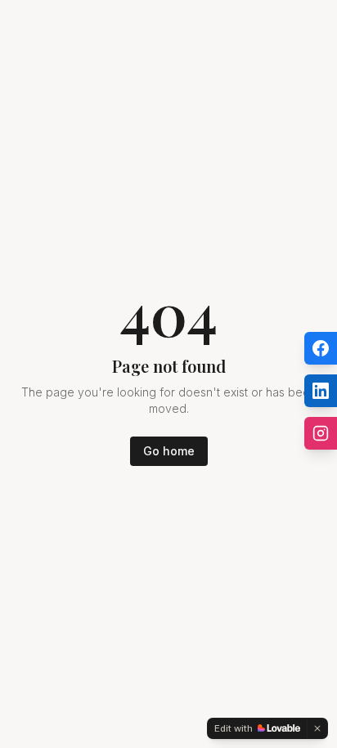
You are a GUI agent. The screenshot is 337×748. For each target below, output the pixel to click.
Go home (169, 451)
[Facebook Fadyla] (320, 348)
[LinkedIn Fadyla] (320, 390)
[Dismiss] (317, 728)
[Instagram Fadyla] (320, 433)
